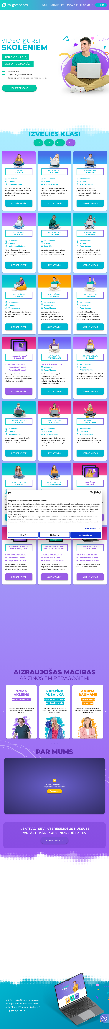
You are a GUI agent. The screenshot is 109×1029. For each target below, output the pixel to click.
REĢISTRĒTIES (86, 5)
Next (106, 712)
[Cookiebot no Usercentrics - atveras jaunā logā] (91, 493)
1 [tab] (48, 742)
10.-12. (60, 142)
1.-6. (38, 142)
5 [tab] (61, 742)
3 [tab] (54, 742)
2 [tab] (51, 742)
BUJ (63, 5)
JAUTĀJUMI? (72, 5)
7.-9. (49, 142)
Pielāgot (53, 535)
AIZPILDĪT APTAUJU (54, 840)
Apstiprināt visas (85, 535)
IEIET (101, 5)
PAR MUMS (54, 5)
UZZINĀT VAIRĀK (19, 203)
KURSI (44, 5)
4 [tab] (58, 742)
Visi (70, 142)
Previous (3, 712)
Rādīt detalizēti (91, 528)
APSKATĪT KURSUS (19, 88)
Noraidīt (23, 535)
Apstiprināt (54, 791)
